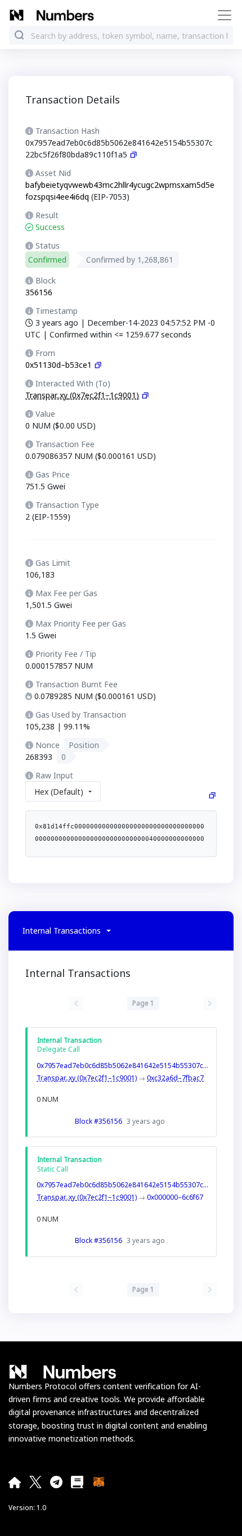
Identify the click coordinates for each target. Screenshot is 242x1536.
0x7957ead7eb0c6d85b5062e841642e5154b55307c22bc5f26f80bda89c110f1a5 (124, 1065)
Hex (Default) (58, 791)
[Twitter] (35, 1482)
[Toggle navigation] (221, 15)
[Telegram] (56, 1482)
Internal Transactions (62, 930)
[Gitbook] (77, 1482)
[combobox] (129, 36)
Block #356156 (98, 1121)
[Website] (14, 1482)
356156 (38, 292)
